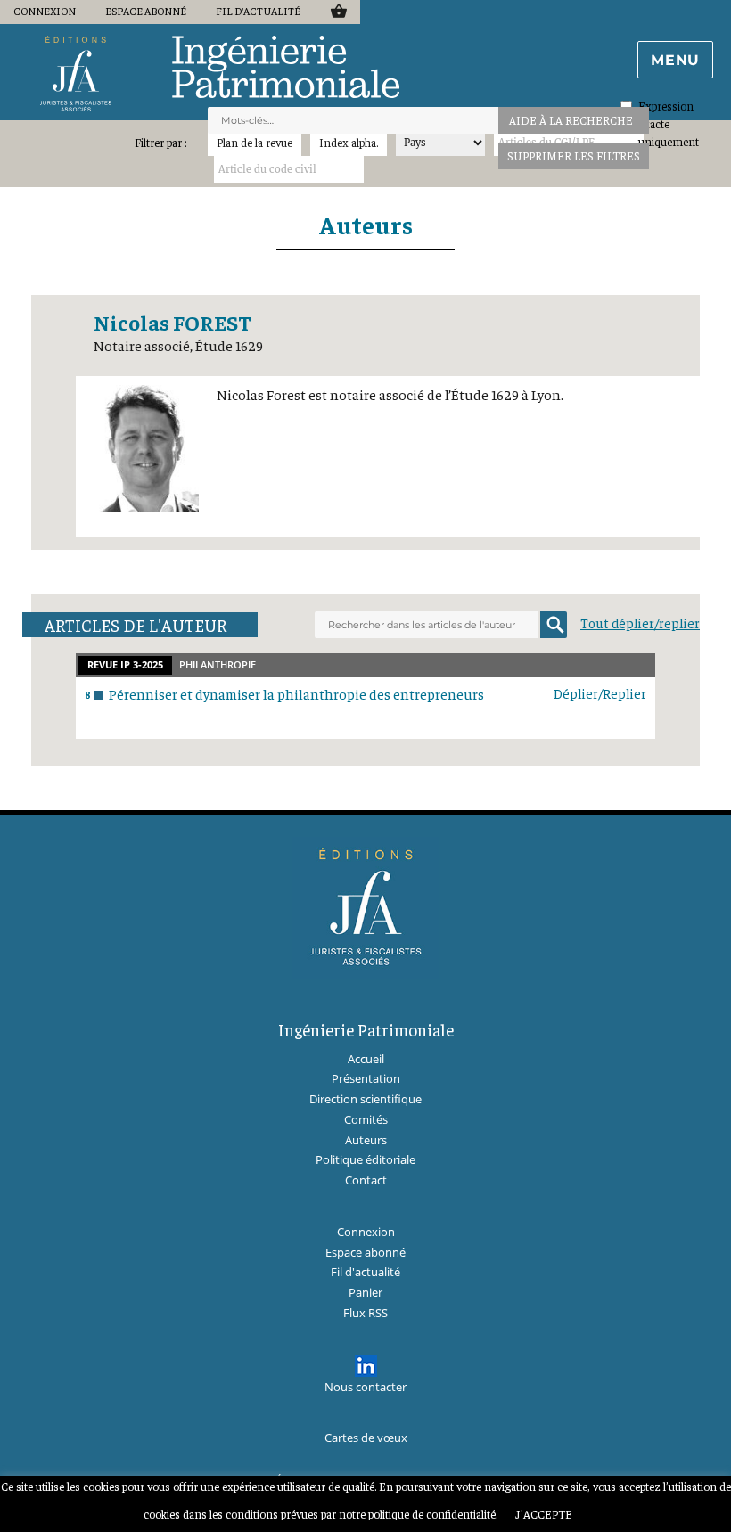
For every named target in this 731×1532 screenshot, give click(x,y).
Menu (675, 60)
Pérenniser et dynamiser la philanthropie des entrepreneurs (296, 693)
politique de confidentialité (432, 1513)
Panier (338, 10)
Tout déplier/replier (640, 622)
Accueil (366, 1059)
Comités (366, 1119)
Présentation (366, 1078)
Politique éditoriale (365, 1159)
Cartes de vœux (365, 1438)
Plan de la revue (254, 142)
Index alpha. (348, 142)
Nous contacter (365, 1387)
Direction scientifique (365, 1099)
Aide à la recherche (571, 119)
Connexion (44, 11)
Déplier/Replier (600, 692)
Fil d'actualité (258, 11)
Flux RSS (365, 1313)
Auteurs (366, 224)
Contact (366, 1180)
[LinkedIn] (366, 1366)
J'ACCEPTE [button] (543, 1513)
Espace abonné (145, 11)
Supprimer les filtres (573, 155)
